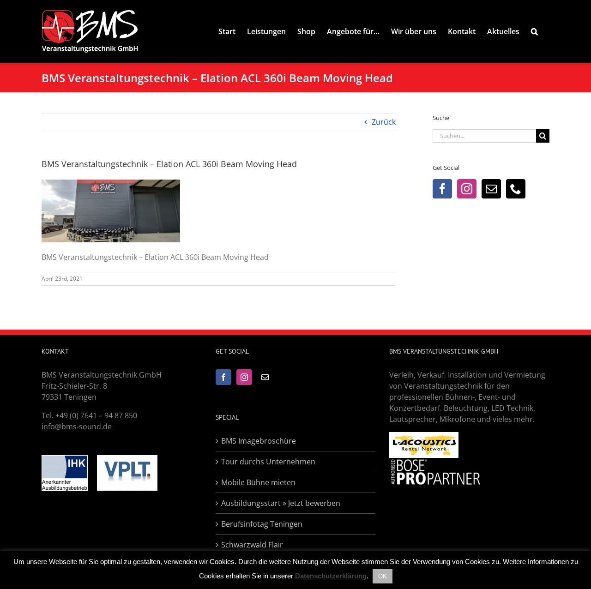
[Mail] (491, 188)
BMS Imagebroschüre (258, 441)
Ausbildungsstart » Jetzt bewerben (280, 503)
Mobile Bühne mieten (258, 482)
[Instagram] (466, 188)
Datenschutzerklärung (331, 576)
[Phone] (515, 188)
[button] (534, 31)
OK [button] (382, 576)
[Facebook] (442, 188)
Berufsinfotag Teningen (261, 524)
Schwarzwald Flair (252, 545)
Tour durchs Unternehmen (268, 462)
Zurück (384, 122)
